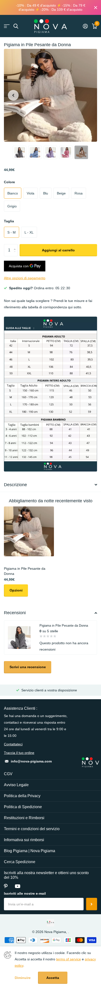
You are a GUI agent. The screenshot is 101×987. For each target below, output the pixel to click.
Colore (9, 182)
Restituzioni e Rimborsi (24, 818)
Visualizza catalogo (7, 26)
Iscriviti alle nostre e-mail (25, 893)
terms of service (68, 959)
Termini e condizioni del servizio (32, 829)
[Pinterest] (6, 886)
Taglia (9, 221)
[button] (13, 95)
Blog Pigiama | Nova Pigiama (29, 851)
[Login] (85, 26)
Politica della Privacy (22, 796)
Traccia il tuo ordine (19, 753)
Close (95, 7)
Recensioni (15, 612)
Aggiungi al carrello (58, 250)
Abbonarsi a (91, 904)
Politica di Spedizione (23, 807)
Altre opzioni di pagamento (24, 278)
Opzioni (16, 590)
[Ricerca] (15, 26)
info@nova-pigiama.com (31, 761)
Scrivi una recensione (28, 667)
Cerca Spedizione (19, 862)
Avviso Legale (16, 785)
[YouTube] (17, 886)
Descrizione (15, 484)
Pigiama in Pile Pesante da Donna (24, 571)
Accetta (52, 978)
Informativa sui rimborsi (24, 840)
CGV (8, 774)
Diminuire (23, 978)
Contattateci (13, 744)
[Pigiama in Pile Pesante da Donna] (29, 531)
